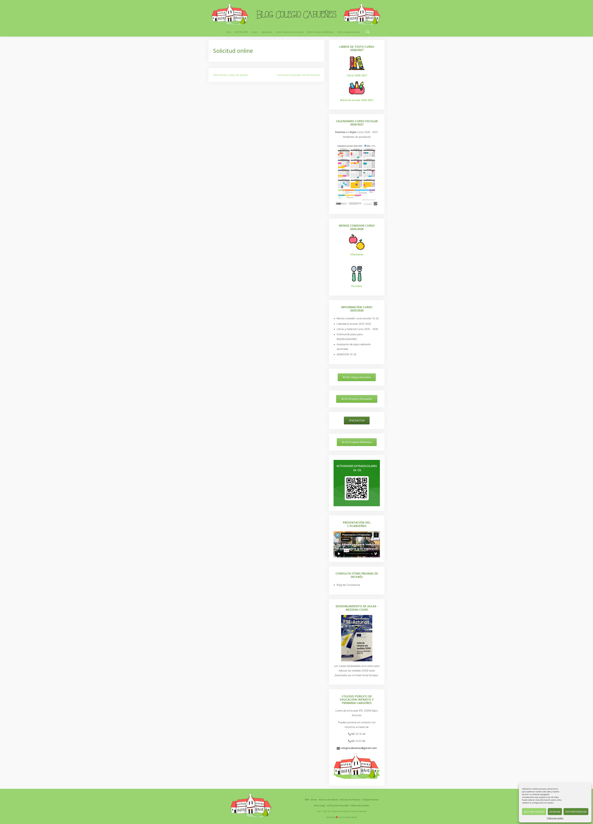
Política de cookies (555, 818)
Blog (229, 32)
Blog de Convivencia (348, 585)
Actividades (266, 32)
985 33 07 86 (358, 741)
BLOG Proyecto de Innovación (290, 32)
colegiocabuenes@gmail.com (358, 748)
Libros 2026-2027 (357, 75)
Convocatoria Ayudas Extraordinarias (298, 75)
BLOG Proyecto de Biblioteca (320, 32)
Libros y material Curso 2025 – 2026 (357, 329)
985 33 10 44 (358, 734)
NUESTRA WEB (241, 32)
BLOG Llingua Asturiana (349, 32)
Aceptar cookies (534, 811)
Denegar (554, 811)
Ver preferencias (576, 811)
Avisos (254, 32)
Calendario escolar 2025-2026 (354, 323)
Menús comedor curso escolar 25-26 (358, 318)
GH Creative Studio (349, 817)
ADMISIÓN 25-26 (346, 354)
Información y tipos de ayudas (230, 75)
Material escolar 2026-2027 (356, 100)
